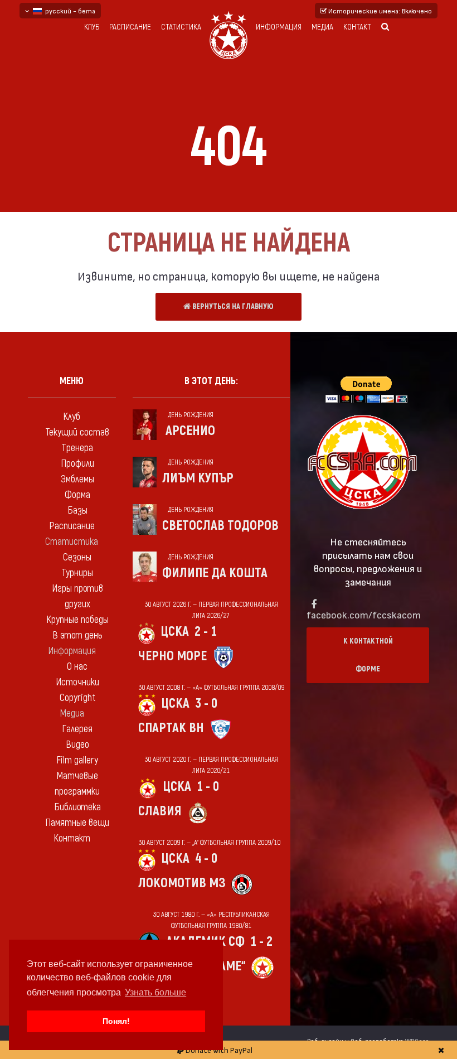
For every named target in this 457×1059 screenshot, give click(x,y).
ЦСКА (175, 631)
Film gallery (77, 760)
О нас (77, 666)
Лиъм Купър (198, 478)
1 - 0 (208, 786)
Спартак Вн (171, 728)
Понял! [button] (116, 1021)
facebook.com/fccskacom (364, 614)
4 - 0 (206, 858)
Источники (77, 682)
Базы (77, 510)
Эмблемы (77, 479)
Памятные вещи (77, 822)
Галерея (77, 729)
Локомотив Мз (181, 883)
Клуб (91, 27)
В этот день (77, 635)
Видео (77, 744)
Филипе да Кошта (215, 573)
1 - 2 (261, 942)
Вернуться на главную (232, 306)
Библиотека (77, 807)
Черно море (172, 656)
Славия (159, 811)
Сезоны (77, 557)
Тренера (77, 448)
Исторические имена (379, 10)
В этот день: (211, 381)
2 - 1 (206, 631)
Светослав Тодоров (220, 526)
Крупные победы (77, 619)
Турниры (77, 573)
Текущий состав (77, 432)
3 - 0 (206, 703)
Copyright (77, 698)
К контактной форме (368, 655)
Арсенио (190, 431)
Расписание (130, 27)
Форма (77, 495)
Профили (77, 463)
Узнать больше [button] (155, 992)
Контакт (357, 27)
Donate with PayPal (218, 1050)
